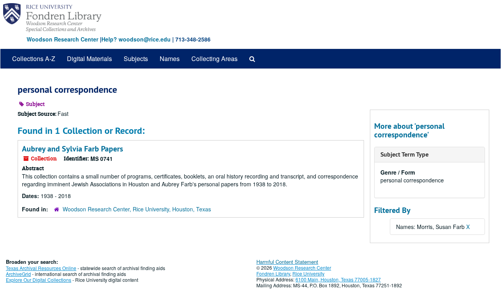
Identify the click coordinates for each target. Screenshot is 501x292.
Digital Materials (89, 58)
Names (170, 58)
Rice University (308, 273)
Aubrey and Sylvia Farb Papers (72, 149)
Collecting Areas (214, 58)
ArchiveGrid (18, 273)
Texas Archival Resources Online (41, 268)
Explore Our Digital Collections (38, 279)
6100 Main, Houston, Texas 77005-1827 (338, 279)
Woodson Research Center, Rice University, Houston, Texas (137, 209)
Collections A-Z (33, 58)
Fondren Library (273, 273)
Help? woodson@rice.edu (136, 39)
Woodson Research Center (62, 39)
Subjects (136, 58)
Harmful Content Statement (287, 261)
